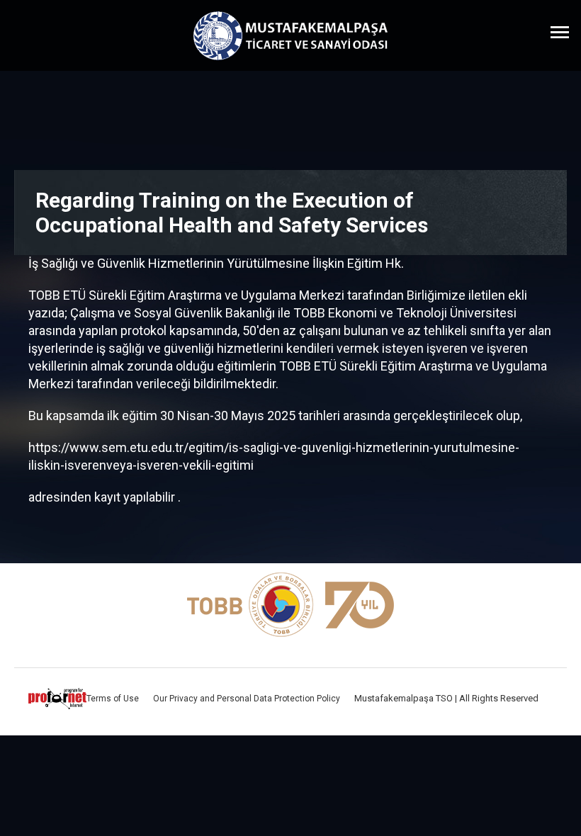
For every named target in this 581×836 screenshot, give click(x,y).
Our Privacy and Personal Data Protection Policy (246, 699)
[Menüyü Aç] (560, 32)
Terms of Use (112, 699)
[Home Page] (290, 35)
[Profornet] (57, 698)
